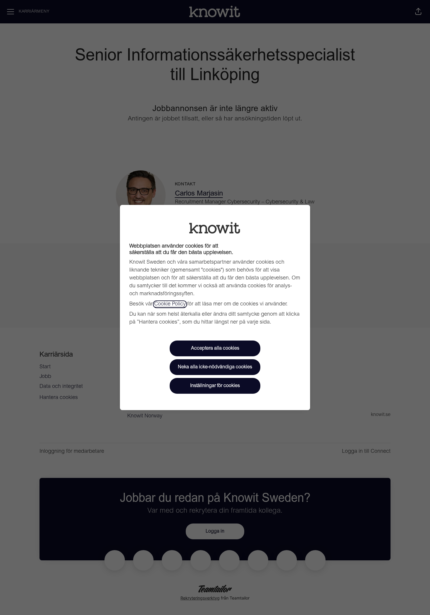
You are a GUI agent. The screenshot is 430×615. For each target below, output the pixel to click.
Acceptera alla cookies (215, 348)
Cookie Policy (170, 304)
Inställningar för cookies (215, 385)
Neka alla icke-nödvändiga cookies (215, 367)
